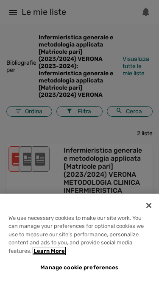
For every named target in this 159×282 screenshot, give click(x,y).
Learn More (49, 251)
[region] (79, 238)
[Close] (148, 205)
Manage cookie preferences (79, 267)
